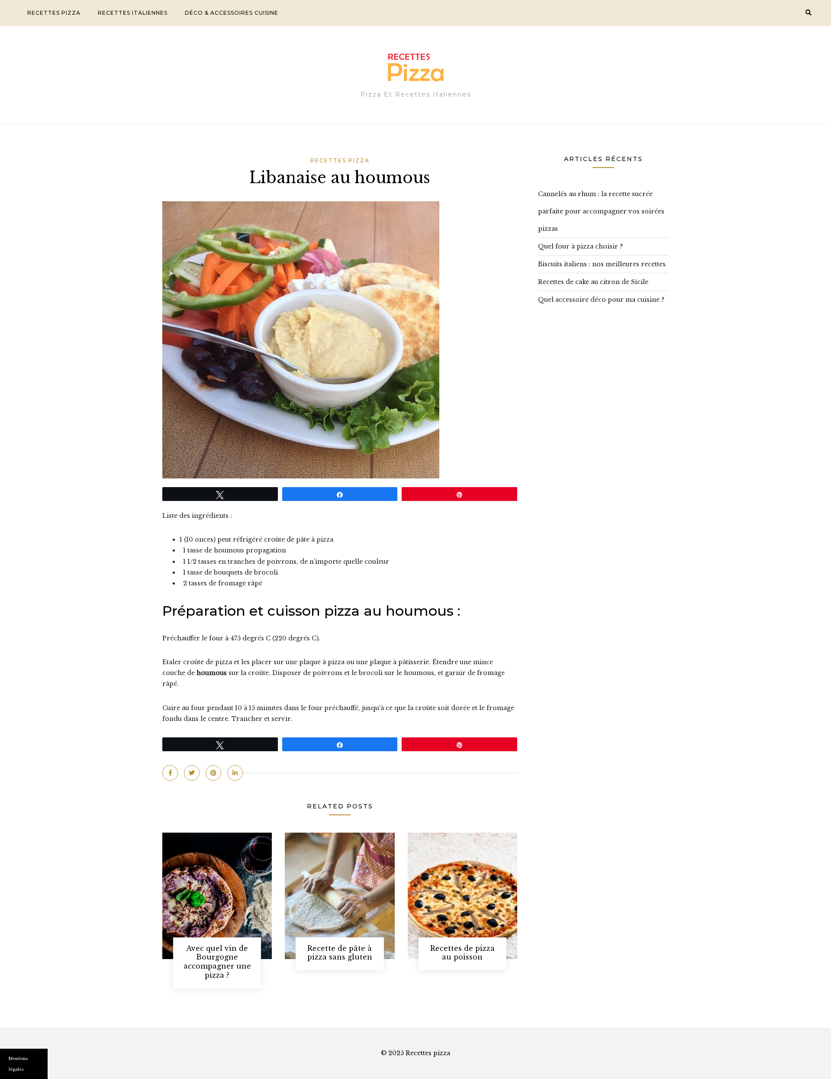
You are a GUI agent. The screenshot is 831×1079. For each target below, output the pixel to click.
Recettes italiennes (132, 13)
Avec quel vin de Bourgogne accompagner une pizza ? (217, 961)
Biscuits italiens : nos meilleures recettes (602, 264)
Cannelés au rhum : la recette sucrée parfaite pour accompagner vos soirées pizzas (601, 211)
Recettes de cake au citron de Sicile (593, 282)
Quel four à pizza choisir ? (580, 246)
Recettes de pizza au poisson (462, 953)
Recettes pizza (54, 13)
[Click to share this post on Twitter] (192, 773)
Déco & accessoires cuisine (231, 13)
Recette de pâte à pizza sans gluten (339, 953)
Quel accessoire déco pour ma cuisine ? (601, 300)
